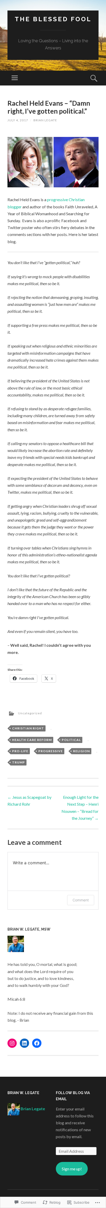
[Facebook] (36, 1043)
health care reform (32, 740)
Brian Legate (45, 120)
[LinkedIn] (24, 1043)
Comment (81, 900)
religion (81, 751)
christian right (28, 728)
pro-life (20, 751)
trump (18, 762)
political (71, 740)
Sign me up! (72, 1168)
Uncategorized (30, 713)
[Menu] (14, 78)
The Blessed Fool (53, 19)
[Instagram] (12, 1043)
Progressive (50, 751)
